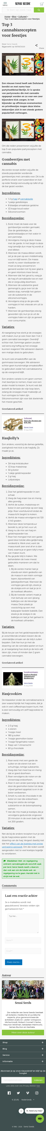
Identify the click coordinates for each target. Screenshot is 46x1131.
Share (41, 48)
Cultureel (28, 418)
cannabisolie (26, 199)
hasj (15, 199)
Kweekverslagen (31, 672)
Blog (5, 1049)
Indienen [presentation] (38, 1080)
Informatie (8, 1061)
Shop (5, 1042)
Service (6, 1055)
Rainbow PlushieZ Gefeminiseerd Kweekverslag (30, 676)
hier (38, 1086)
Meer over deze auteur (23, 1032)
